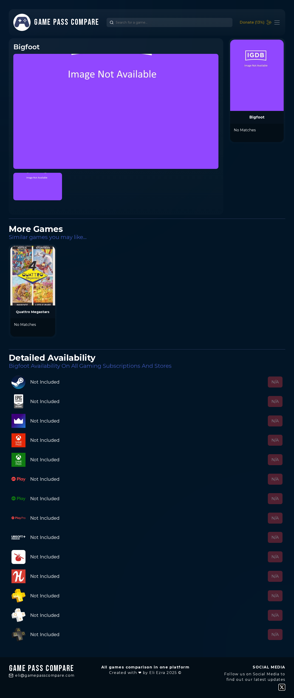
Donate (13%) (252, 22)
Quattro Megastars (32, 312)
